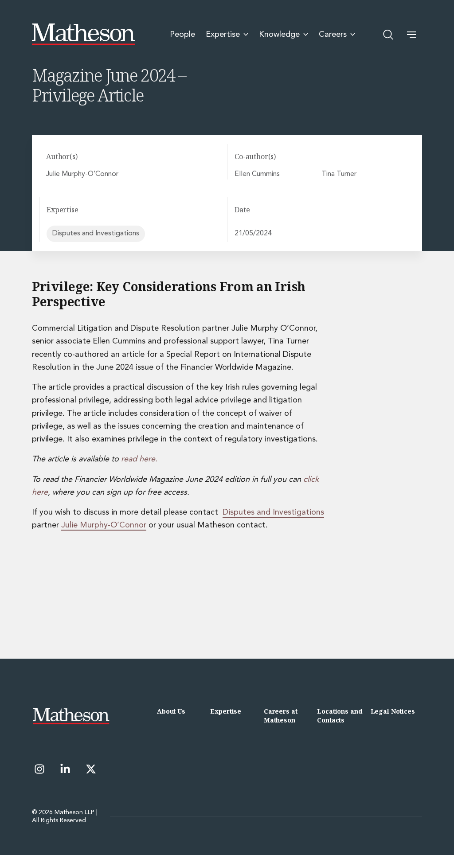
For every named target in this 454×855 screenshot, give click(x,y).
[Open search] (388, 34)
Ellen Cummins (257, 174)
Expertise (225, 711)
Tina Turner (338, 174)
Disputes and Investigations (95, 233)
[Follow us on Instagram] (39, 769)
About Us (171, 711)
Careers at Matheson (280, 715)
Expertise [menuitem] (223, 35)
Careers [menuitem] (333, 35)
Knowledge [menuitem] (279, 35)
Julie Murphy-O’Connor (82, 174)
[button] (411, 34)
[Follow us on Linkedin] (65, 769)
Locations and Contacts (339, 715)
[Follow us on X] (90, 769)
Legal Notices (393, 711)
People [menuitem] (182, 35)
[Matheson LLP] (83, 34)
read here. (139, 459)
